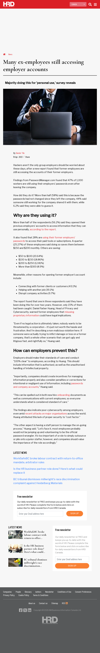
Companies (7, 591)
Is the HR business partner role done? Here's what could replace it (34, 549)
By (18, 153)
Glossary (28, 591)
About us (32, 603)
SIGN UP (74, 513)
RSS (64, 603)
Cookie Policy (23, 595)
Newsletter (49, 591)
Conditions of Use (64, 591)
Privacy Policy (9, 595)
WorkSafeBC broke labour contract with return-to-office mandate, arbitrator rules (35, 535)
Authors (38, 591)
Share (27, 156)
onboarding (63, 395)
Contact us (43, 603)
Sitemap (54, 603)
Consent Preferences (83, 591)
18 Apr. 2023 (18, 156)
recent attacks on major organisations (46, 413)
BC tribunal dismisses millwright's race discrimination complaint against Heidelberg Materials (35, 562)
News (10, 54)
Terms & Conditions (40, 595)
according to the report (43, 229)
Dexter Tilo (20, 153)
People (18, 591)
